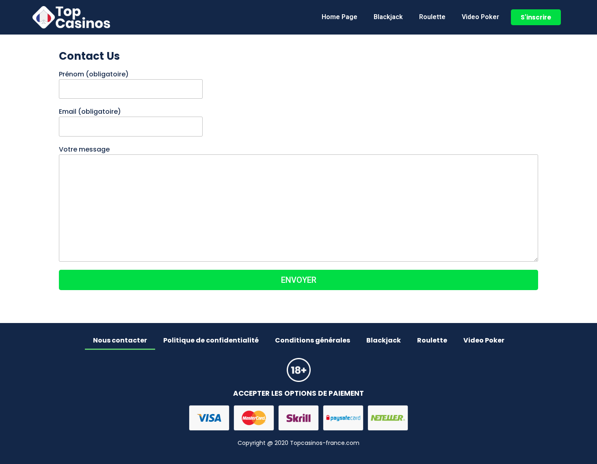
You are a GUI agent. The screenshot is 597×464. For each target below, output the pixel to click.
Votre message (84, 149)
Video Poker (480, 17)
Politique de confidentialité (211, 340)
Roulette (432, 17)
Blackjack (388, 17)
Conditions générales (312, 340)
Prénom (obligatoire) (94, 74)
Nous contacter (120, 340)
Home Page (339, 17)
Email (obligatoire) (90, 111)
